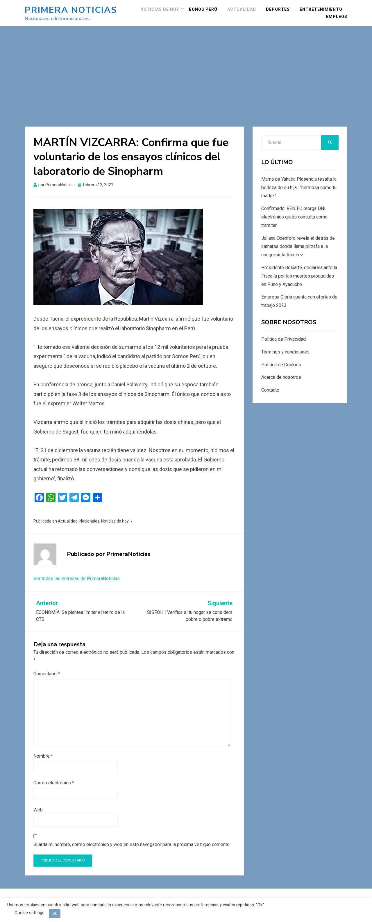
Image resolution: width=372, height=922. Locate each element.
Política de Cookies (281, 364)
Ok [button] (54, 913)
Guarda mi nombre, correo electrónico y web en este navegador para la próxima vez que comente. (131, 844)
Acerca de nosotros (281, 377)
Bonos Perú (203, 9)
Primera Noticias (71, 10)
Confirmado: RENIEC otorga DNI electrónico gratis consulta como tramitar (294, 217)
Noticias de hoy (159, 9)
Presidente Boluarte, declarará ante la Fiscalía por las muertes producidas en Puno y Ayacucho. (299, 276)
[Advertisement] (186, 70)
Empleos (336, 16)
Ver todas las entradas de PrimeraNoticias (76, 578)
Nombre (43, 756)
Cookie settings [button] (29, 912)
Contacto (270, 390)
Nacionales (89, 521)
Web (38, 810)
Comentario (46, 673)
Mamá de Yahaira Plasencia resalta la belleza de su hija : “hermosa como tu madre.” (299, 187)
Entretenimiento (321, 9)
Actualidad (241, 9)
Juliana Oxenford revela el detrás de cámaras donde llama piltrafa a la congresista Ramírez (298, 246)
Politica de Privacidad (283, 339)
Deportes (278, 9)
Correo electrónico (53, 783)
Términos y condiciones (285, 352)
